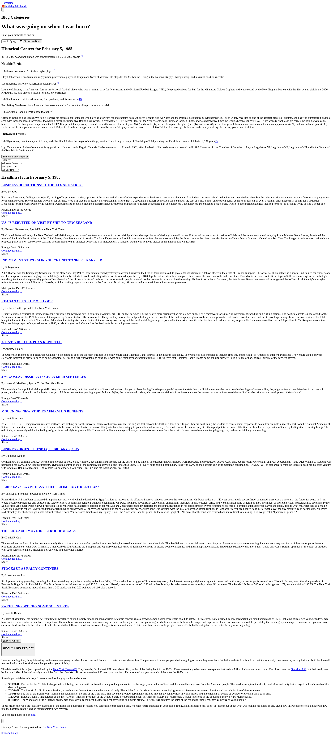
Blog (11, 2)
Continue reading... (11, 212)
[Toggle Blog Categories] (2, 721)
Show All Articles (11, 640)
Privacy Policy (10, 732)
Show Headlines (32, 41)
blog (33, 714)
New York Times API (65, 669)
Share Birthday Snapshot (15, 156)
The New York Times (54, 727)
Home (4, 2)
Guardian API (298, 669)
